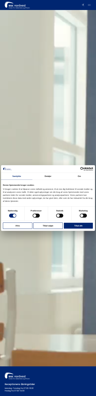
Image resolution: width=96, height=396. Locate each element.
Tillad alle (78, 226)
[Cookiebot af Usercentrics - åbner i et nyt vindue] (82, 169)
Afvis (17, 226)
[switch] (36, 216)
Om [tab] (79, 176)
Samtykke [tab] (16, 176)
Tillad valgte (48, 226)
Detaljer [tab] (48, 176)
